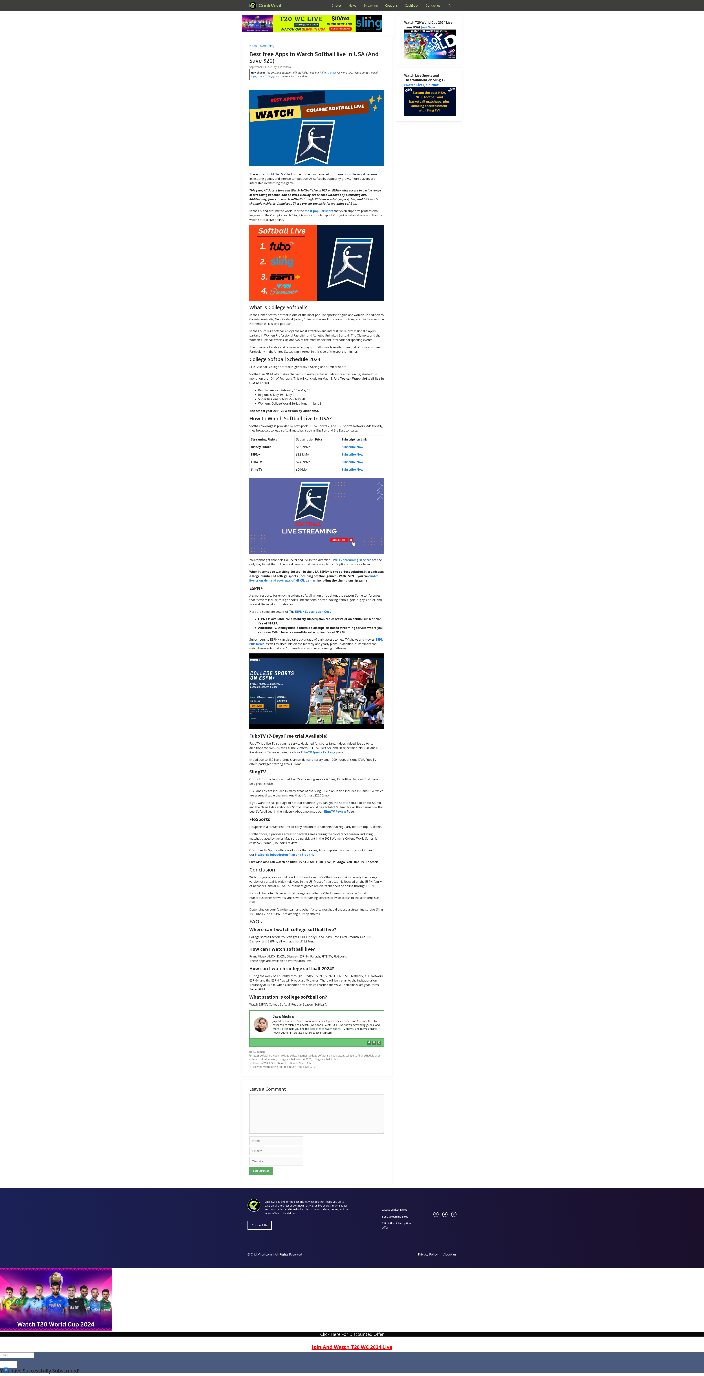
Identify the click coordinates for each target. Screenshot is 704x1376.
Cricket (336, 5)
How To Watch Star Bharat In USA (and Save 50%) (282, 1063)
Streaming (371, 5)
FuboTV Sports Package (318, 752)
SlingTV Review (335, 811)
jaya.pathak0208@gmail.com (268, 76)
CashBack (411, 5)
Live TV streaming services (351, 560)
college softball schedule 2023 (326, 1055)
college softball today (325, 1059)
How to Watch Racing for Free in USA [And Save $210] (284, 1066)
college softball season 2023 (294, 1059)
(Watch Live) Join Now (421, 85)
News (352, 5)
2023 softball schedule (266, 1055)
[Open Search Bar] (449, 5)
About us (449, 1254)
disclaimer (330, 72)
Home (253, 46)
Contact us (433, 5)
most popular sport (319, 211)
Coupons (391, 5)
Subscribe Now (352, 447)
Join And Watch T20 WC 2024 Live (352, 1347)
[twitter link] (445, 1214)
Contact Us (259, 1225)
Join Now (428, 27)
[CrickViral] (253, 5)
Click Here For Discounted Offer (352, 1334)
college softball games (294, 1055)
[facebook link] (453, 1214)
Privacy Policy (428, 1254)
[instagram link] (436, 1214)
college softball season (262, 1059)
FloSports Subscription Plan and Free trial (285, 855)
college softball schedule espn (363, 1055)
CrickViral (269, 5)
